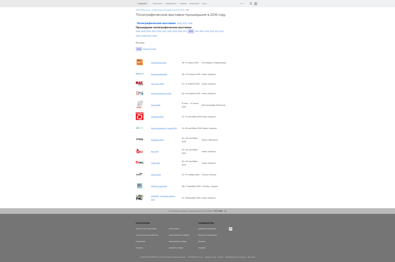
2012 (212, 31)
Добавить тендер (176, 248)
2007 (149, 36)
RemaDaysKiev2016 (159, 74)
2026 (179, 23)
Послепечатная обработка (147, 235)
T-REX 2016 (155, 163)
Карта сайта (251, 257)
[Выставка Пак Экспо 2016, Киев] (139, 84)
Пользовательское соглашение (235, 257)
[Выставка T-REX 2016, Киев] (139, 166)
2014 (202, 31)
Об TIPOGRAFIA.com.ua (195, 257)
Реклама (139, 248)
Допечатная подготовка (146, 229)
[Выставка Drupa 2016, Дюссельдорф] (139, 108)
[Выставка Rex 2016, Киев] (139, 154)
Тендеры (183, 3)
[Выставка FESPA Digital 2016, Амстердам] (139, 65)
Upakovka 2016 (157, 117)
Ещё (204, 3)
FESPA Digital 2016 (158, 63)
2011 (216, 31)
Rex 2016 (154, 152)
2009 (138, 36)
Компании (157, 3)
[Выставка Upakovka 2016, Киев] (139, 119)
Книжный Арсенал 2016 (161, 94)
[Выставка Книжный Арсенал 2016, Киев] (139, 96)
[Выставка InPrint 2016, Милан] (139, 177)
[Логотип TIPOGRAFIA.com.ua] (143, 3)
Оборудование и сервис (179, 235)
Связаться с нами (210, 257)
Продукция (194, 3)
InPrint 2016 (156, 175)
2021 (164, 31)
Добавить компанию (207, 229)
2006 (154, 36)
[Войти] (256, 4)
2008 (143, 36)
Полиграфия (174, 229)
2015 (197, 31)
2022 (159, 31)
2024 (148, 31)
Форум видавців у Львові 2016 (164, 128)
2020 (169, 31)
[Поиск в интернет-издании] (251, 4)
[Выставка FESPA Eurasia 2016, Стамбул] (139, 189)
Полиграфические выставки (156, 23)
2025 (143, 31)
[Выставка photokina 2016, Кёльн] (139, 142)
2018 (180, 31)
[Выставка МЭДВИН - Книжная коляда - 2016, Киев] (139, 200)
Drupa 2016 (155, 105)
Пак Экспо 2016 (157, 84)
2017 (185, 31)
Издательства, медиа (177, 241)
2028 (190, 23)
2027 (185, 23)
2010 (221, 31)
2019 (175, 31)
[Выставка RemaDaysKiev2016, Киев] (139, 77)
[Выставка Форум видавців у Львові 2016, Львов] (139, 131)
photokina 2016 (157, 140)
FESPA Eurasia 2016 (159, 186)
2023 (154, 31)
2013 (207, 31)
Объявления (171, 3)
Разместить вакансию (207, 235)
